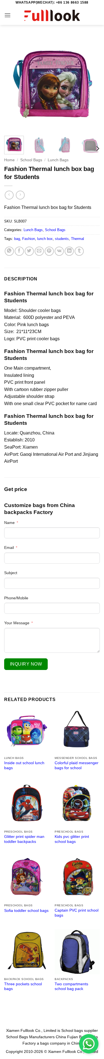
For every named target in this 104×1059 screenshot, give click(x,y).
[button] (7, 15)
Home (9, 160)
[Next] (91, 83)
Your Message (16, 623)
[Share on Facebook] (19, 251)
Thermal (77, 239)
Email (9, 547)
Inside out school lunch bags (24, 765)
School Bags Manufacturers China (36, 1037)
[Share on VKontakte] (59, 251)
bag (17, 239)
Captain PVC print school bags (76, 912)
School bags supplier (79, 1030)
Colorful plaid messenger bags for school (76, 765)
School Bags (31, 160)
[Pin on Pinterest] (49, 251)
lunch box (45, 239)
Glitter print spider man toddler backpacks (24, 839)
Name (9, 522)
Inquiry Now (26, 664)
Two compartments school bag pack (71, 986)
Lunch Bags (58, 160)
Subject (10, 573)
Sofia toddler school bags (26, 911)
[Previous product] (20, 195)
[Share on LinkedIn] (69, 251)
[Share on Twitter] (29, 251)
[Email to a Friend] (39, 251)
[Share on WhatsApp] (9, 251)
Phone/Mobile (16, 598)
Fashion (28, 239)
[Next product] (9, 195)
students (62, 239)
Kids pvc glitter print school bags (72, 839)
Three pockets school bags (23, 986)
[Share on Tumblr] (79, 251)
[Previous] (13, 83)
